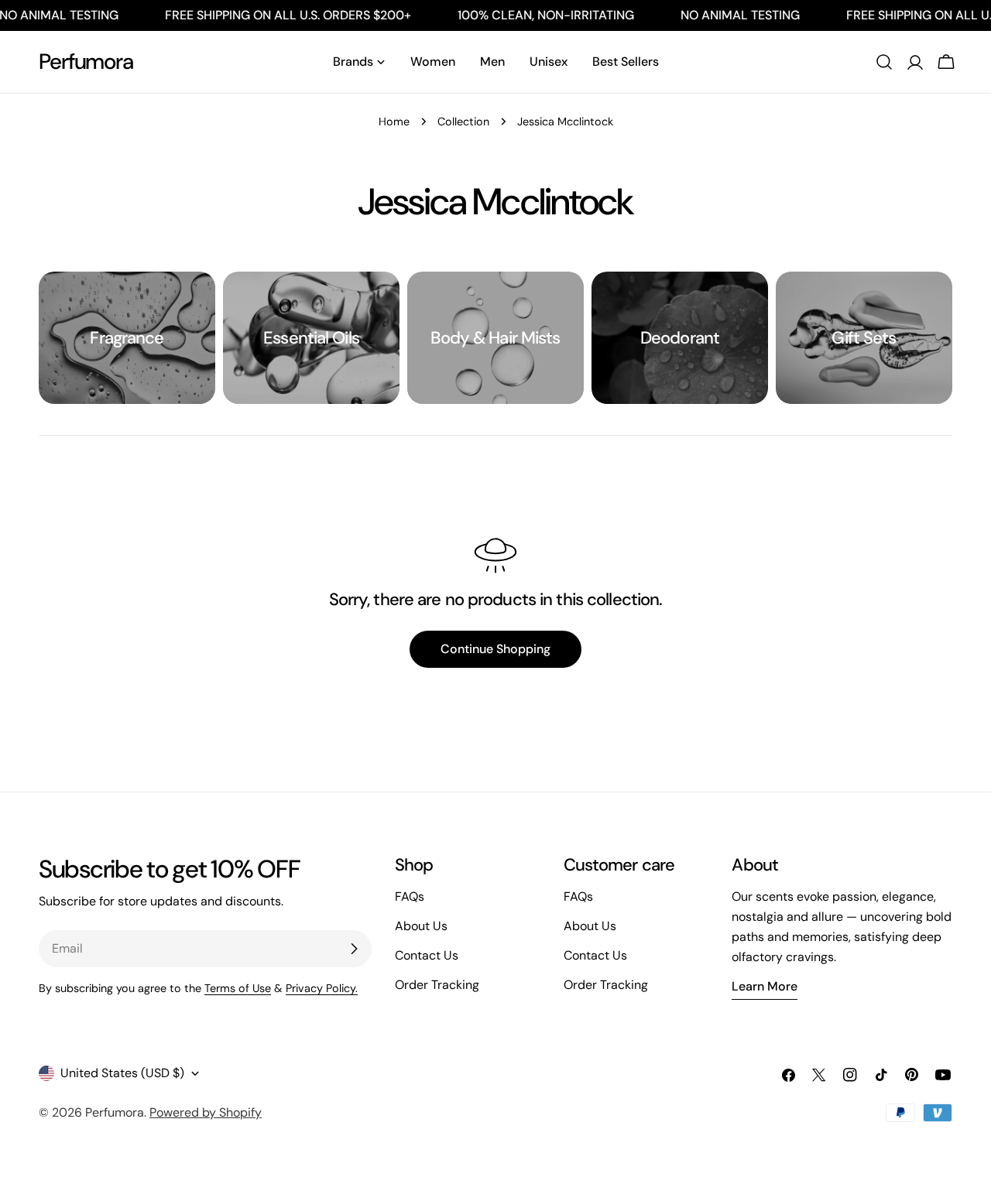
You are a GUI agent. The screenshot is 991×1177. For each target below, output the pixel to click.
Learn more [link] (764, 986)
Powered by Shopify (205, 1112)
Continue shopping (495, 649)
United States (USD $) (122, 1073)
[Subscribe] (354, 948)
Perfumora (86, 61)
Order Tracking (437, 985)
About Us (421, 926)
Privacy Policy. (322, 988)
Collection (463, 121)
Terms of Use (237, 988)
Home (394, 121)
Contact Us (426, 955)
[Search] (884, 61)
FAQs (409, 896)
